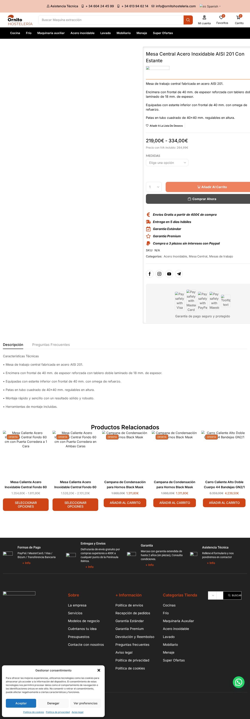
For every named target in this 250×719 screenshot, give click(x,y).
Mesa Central (198, 256)
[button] (99, 670)
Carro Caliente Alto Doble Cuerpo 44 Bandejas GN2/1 (224, 484)
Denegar (53, 703)
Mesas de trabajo (221, 256)
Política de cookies (33, 712)
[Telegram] (179, 274)
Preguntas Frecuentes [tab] (51, 345)
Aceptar (21, 703)
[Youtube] (169, 274)
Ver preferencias (85, 703)
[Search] (188, 19)
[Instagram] (159, 274)
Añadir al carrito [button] (125, 503)
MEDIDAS (153, 155)
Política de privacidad (58, 712)
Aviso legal (77, 712)
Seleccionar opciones (26, 504)
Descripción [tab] (13, 345)
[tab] (13, 345)
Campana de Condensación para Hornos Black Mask (125, 484)
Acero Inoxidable (175, 256)
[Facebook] (150, 274)
